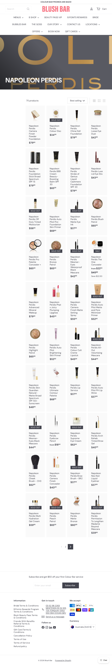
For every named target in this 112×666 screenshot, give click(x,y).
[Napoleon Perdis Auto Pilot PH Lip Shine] (98, 383)
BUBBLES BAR (19, 24)
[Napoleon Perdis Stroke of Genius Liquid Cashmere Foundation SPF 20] (77, 171)
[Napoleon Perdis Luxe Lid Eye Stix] (98, 165)
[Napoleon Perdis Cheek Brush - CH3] (35, 471)
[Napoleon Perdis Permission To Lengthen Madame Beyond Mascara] (98, 515)
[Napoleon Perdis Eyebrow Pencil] (56, 431)
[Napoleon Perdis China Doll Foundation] (77, 124)
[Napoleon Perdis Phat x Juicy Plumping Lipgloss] (56, 301)
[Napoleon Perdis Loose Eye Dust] (98, 124)
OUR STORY (53, 24)
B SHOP (33, 17)
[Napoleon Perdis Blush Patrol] (98, 213)
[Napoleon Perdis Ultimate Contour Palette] (56, 384)
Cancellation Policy (23, 635)
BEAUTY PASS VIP (53, 17)
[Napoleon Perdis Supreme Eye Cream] (77, 431)
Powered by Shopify (63, 660)
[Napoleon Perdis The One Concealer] (98, 258)
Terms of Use (20, 639)
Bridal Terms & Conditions (26, 605)
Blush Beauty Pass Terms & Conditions (26, 616)
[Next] (70, 546)
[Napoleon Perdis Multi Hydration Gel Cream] (35, 511)
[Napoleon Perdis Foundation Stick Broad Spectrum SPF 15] (35, 169)
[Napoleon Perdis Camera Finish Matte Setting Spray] (77, 302)
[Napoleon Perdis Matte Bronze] (77, 511)
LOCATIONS (92, 24)
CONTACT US (73, 24)
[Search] (28, 9)
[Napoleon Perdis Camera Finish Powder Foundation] (35, 126)
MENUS (17, 17)
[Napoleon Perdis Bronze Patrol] (56, 255)
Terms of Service (22, 642)
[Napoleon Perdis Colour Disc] (56, 122)
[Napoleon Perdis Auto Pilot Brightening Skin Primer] (56, 344)
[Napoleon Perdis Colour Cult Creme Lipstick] (77, 344)
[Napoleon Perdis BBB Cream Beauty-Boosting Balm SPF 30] (56, 170)
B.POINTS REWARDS (77, 17)
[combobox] (18, 9)
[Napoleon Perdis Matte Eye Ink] (77, 214)
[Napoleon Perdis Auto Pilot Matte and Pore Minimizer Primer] (98, 302)
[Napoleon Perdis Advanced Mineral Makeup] (35, 301)
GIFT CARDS (71, 31)
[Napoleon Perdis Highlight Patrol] (35, 343)
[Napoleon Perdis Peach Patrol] (56, 511)
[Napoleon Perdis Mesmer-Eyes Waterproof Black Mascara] (77, 259)
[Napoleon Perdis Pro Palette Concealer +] (35, 255)
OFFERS (36, 31)
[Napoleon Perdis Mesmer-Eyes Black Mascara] (35, 432)
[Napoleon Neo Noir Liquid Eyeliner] (98, 471)
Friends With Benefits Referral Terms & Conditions (24, 624)
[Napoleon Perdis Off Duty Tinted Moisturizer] (35, 214)
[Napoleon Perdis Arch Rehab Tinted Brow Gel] (98, 432)
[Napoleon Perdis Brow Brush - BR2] (77, 470)
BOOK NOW (54, 31)
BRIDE (96, 17)
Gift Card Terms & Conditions (22, 631)
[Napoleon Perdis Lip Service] (77, 381)
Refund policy (20, 646)
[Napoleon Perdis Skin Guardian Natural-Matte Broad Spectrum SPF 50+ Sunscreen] (35, 388)
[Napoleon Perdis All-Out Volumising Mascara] (98, 344)
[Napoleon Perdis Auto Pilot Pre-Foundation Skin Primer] (56, 215)
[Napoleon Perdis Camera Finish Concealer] (56, 472)
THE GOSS (37, 24)
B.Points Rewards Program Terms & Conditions (26, 610)
